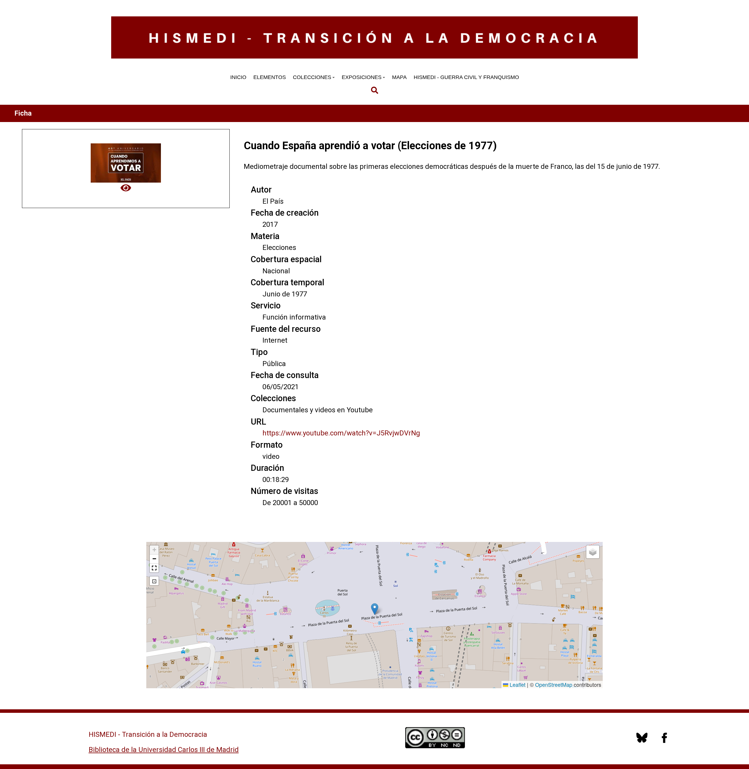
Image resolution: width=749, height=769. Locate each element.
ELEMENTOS (269, 77)
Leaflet (516, 684)
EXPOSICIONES (362, 77)
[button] (374, 609)
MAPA (399, 77)
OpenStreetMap (553, 684)
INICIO (238, 77)
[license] (641, 741)
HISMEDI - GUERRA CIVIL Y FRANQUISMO (466, 77)
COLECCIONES (312, 77)
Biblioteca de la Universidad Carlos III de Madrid (164, 750)
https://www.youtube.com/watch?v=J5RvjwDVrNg (341, 433)
